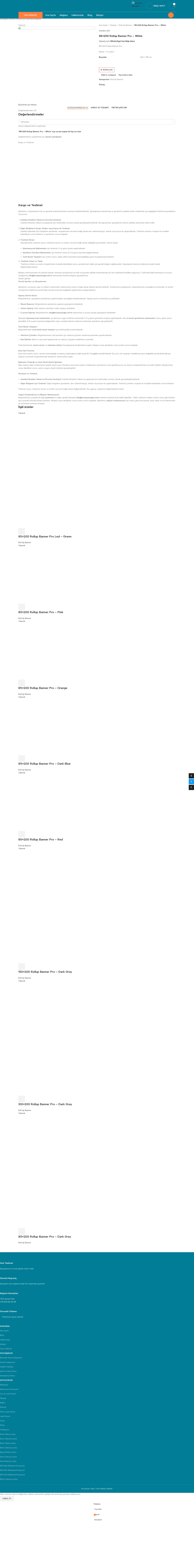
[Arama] (171, 15)
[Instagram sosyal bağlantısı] (27, 6)
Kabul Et (7, 1499)
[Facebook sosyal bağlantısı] (24, 6)
